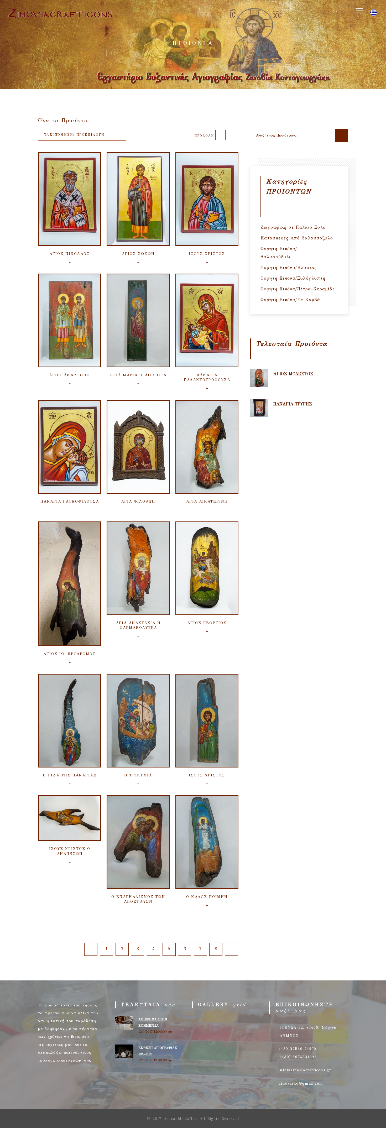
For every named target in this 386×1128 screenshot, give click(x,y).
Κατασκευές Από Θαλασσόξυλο (296, 238)
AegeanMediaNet (180, 1118)
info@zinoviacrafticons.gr (305, 1070)
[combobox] (82, 135)
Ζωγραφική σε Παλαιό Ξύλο (293, 227)
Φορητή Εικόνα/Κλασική (288, 267)
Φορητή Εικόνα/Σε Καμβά (290, 299)
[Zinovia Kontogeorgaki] (60, 19)
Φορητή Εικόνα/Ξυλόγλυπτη (293, 278)
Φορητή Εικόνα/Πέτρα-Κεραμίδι (297, 288)
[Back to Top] (370, 1112)
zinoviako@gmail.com (301, 1083)
